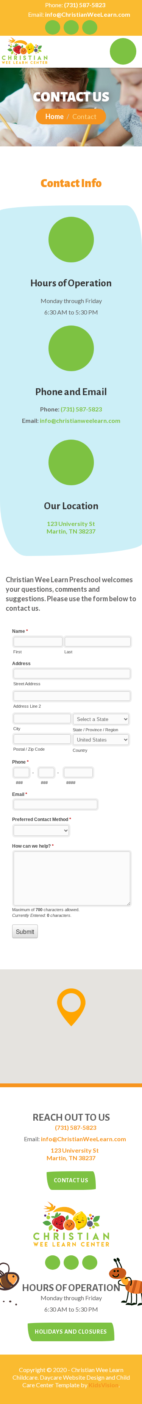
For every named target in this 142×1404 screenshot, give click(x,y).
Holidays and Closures (71, 1332)
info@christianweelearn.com (80, 420)
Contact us (71, 1180)
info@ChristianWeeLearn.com (87, 14)
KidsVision (104, 1384)
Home (54, 116)
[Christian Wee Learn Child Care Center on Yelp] (89, 27)
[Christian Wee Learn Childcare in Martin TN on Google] (52, 27)
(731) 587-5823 (84, 4)
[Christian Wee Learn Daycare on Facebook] (71, 27)
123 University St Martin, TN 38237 (71, 527)
